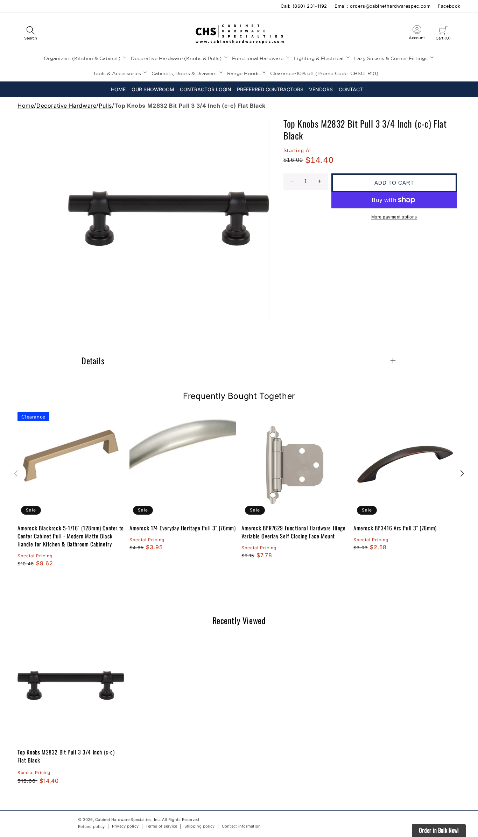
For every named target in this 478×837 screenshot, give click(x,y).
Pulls (105, 105)
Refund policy (91, 826)
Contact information (241, 826)
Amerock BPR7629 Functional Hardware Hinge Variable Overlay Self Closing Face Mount (293, 532)
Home (25, 105)
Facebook (449, 6)
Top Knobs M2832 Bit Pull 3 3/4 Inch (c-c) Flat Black (66, 756)
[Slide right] (462, 473)
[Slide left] (15, 473)
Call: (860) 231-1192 (304, 6)
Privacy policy (125, 826)
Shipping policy (199, 826)
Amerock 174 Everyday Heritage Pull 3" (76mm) (182, 528)
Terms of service (161, 826)
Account (417, 34)
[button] (30, 33)
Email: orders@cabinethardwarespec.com (382, 6)
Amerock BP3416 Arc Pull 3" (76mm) (395, 528)
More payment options (394, 216)
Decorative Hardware (66, 105)
